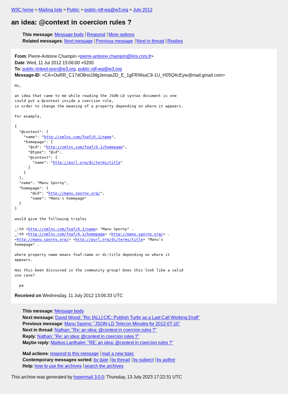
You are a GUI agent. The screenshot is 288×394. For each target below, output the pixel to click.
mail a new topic (118, 353)
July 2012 (142, 9)
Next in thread (150, 41)
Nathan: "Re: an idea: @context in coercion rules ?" (106, 329)
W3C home (22, 9)
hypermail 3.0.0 (88, 377)
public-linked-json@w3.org (49, 69)
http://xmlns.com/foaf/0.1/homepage (84, 147)
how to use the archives (58, 366)
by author (166, 359)
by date (101, 359)
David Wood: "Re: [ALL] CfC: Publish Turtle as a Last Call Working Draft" (127, 317)
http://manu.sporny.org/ (74, 193)
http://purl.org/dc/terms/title (86, 162)
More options (121, 34)
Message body (69, 34)
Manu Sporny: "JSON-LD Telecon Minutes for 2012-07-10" (122, 323)
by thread (120, 359)
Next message (78, 41)
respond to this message (74, 353)
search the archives (104, 366)
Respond (96, 34)
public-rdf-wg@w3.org (106, 9)
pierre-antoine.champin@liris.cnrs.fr (115, 56)
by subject (143, 359)
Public (73, 9)
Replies (175, 41)
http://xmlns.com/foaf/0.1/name (77, 137)
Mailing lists (50, 9)
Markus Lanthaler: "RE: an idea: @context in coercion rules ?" (112, 342)
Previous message (114, 41)
